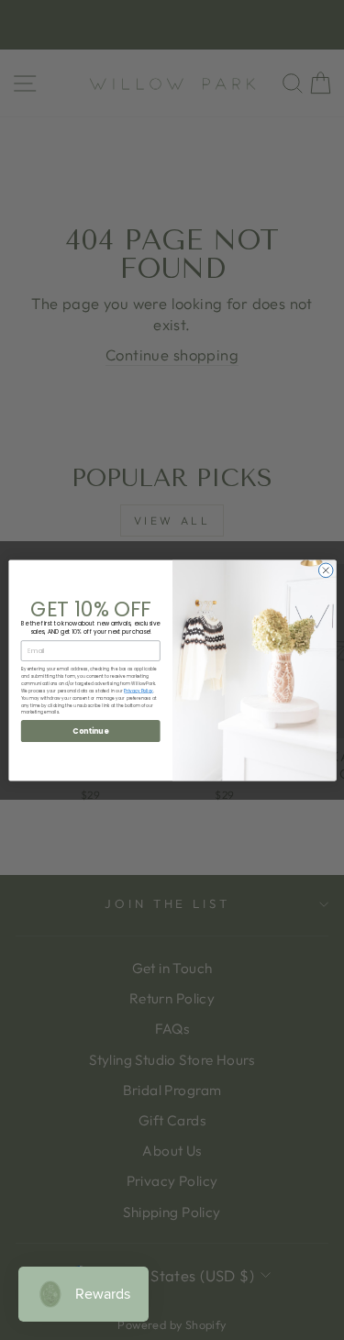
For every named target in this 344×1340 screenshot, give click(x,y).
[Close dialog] (325, 570)
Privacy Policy (138, 690)
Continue (90, 730)
